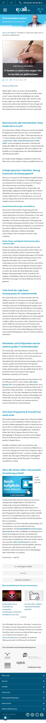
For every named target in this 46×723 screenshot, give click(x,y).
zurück (23, 573)
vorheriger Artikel (24, 566)
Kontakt (4, 686)
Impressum (6, 692)
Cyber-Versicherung (20, 542)
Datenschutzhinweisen (10, 637)
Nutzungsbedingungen (10, 698)
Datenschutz (6, 703)
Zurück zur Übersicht (10, 86)
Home (4, 33)
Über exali (5, 675)
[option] (12, 603)
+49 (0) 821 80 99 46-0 (32, 2)
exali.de (23, 10)
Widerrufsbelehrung (9, 709)
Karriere (5, 681)
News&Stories (11, 33)
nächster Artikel (22, 580)
